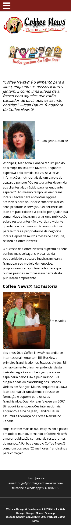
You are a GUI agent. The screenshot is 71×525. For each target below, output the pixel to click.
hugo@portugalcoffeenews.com (40, 483)
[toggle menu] (6, 5)
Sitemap (50, 513)
